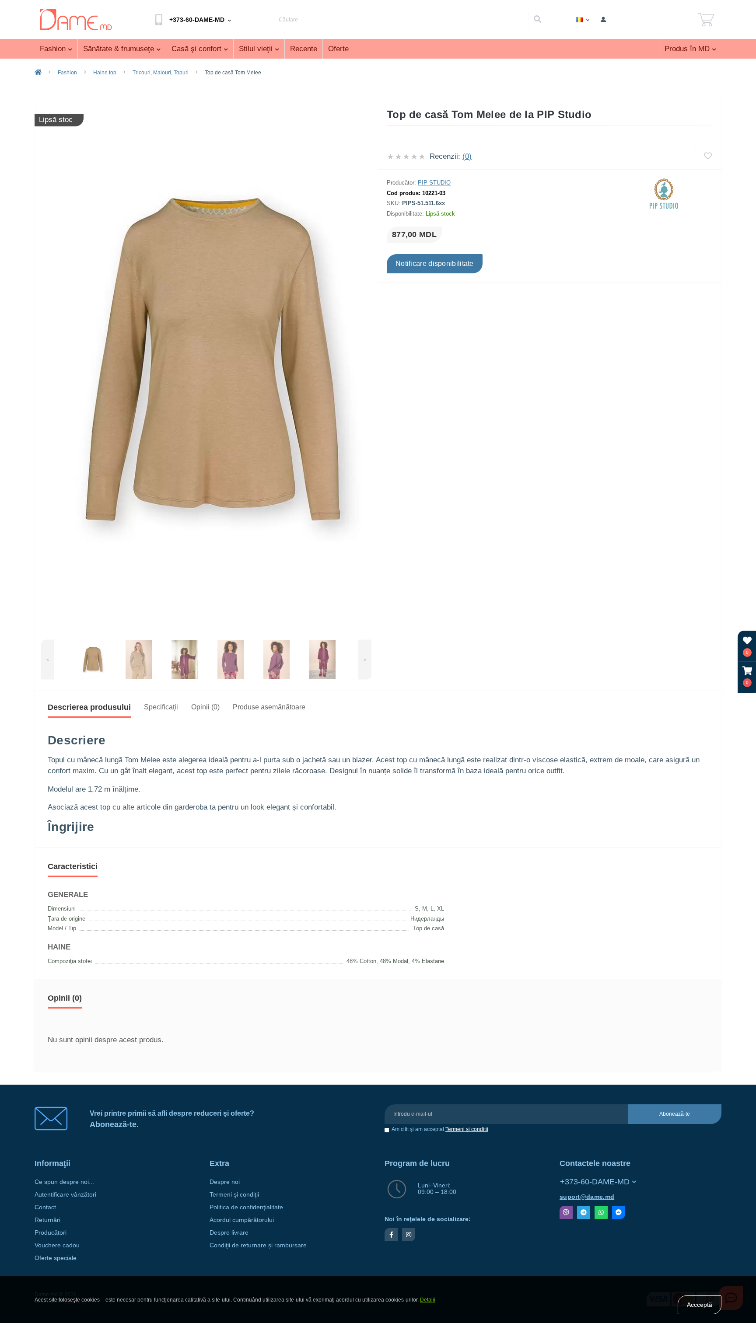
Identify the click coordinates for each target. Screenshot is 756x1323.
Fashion (53, 49)
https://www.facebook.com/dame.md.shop (391, 1234)
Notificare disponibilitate (435, 263)
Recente (303, 49)
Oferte (338, 49)
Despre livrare (229, 1232)
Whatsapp (601, 1212)
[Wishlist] (707, 156)
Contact (45, 1207)
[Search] (537, 19)
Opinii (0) (205, 707)
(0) (467, 156)
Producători (50, 1232)
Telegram (583, 1212)
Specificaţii (161, 707)
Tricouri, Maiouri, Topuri (161, 73)
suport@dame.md (587, 1197)
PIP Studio (434, 182)
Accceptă (699, 1304)
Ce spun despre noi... (64, 1182)
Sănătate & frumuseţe (118, 49)
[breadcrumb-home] (38, 73)
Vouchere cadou (57, 1245)
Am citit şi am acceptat (440, 1129)
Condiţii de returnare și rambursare (258, 1245)
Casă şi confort (196, 49)
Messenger (618, 1212)
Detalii (427, 1300)
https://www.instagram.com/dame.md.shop (408, 1234)
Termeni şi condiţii (466, 1129)
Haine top (104, 73)
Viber (566, 1212)
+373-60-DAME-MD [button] (595, 1181)
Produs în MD (687, 49)
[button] (747, 677)
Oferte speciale (56, 1258)
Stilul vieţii (256, 49)
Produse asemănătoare (269, 707)
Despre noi (225, 1182)
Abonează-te (674, 1114)
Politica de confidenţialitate (246, 1207)
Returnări (47, 1220)
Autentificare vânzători (65, 1194)
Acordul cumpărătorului (242, 1220)
